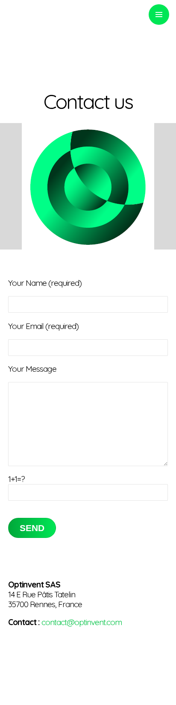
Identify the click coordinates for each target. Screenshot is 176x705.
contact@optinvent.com (81, 622)
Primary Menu (159, 14)
